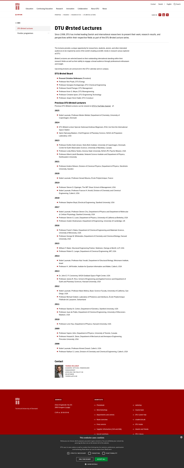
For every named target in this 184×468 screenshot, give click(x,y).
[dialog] (92, 451)
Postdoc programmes (25, 33)
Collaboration (83, 9)
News (105, 9)
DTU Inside (139, 424)
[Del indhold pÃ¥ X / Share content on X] (167, 14)
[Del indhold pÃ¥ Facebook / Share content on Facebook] (160, 14)
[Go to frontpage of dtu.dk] (17, 6)
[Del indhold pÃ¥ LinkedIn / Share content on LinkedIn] (163, 14)
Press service (101, 424)
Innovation (70, 9)
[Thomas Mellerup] (59, 371)
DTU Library (139, 434)
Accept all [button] (101, 459)
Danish (160, 4)
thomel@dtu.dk (71, 376)
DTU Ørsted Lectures (25, 28)
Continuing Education (45, 9)
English (169, 4)
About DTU (95, 9)
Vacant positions (102, 434)
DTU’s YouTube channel (101, 106)
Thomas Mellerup (72, 366)
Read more (108, 449)
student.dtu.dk (140, 419)
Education (29, 9)
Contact (153, 4)
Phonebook (100, 405)
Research (59, 9)
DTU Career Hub (140, 415)
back (18, 23)
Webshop (138, 405)
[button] (32, 14)
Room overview (102, 419)
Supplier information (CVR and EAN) (109, 429)
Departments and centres (105, 415)
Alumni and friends (141, 429)
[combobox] (181, 437)
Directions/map (102, 410)
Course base (139, 410)
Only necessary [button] (85, 459)
